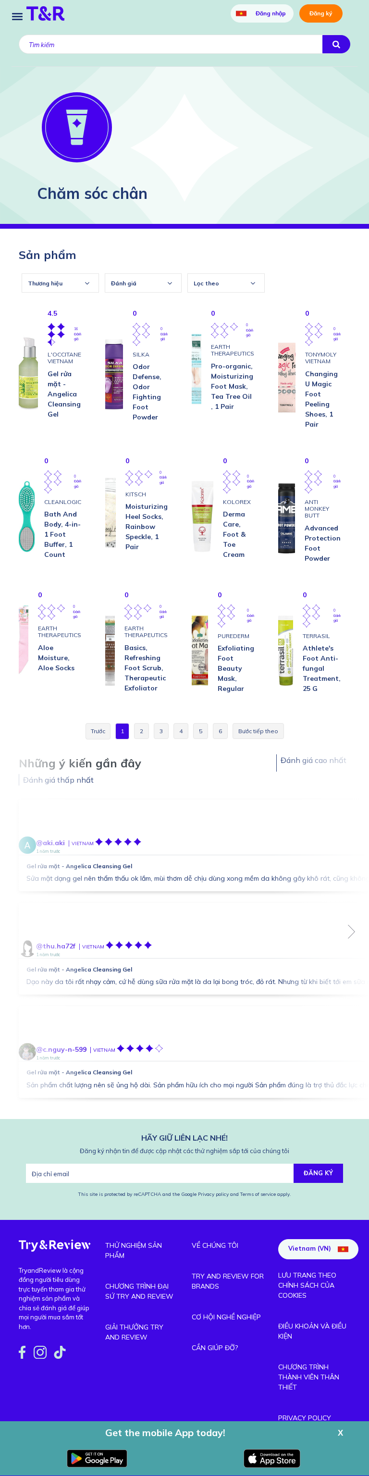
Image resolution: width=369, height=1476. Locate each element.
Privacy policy (214, 1194)
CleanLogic (62, 501)
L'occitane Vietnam (64, 358)
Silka (141, 354)
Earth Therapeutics (232, 350)
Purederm (233, 636)
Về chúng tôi (215, 1245)
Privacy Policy (304, 1418)
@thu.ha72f (55, 946)
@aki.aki (50, 842)
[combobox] (60, 283)
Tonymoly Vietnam (320, 358)
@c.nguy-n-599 (61, 1049)
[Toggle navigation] (17, 15)
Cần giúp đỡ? (215, 1347)
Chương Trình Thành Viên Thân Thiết (308, 1377)
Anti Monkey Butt (317, 508)
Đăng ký (320, 13)
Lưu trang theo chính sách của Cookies (307, 1285)
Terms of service (257, 1194)
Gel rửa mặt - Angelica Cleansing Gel (79, 866)
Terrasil (316, 636)
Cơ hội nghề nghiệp (226, 1317)
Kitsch (135, 494)
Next (351, 931)
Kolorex (237, 501)
